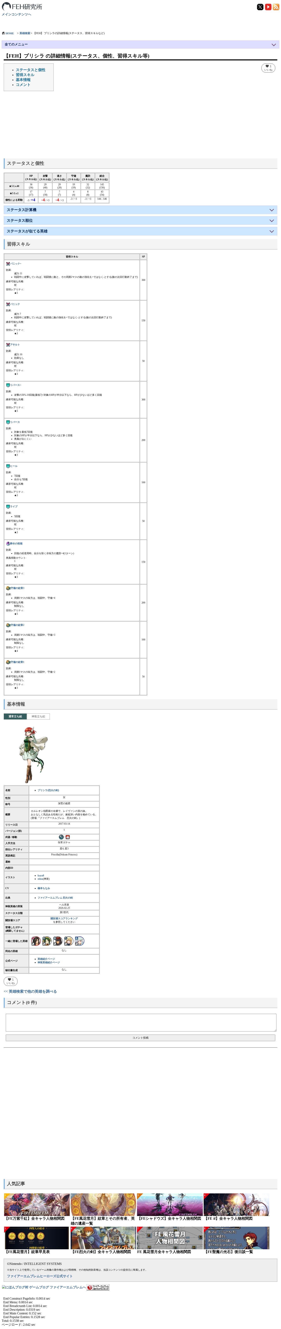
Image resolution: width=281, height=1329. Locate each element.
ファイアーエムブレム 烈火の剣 (55, 897)
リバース (15, 422)
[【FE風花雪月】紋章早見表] (37, 1238)
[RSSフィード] (276, 6)
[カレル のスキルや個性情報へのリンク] (36, 940)
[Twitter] (260, 6)
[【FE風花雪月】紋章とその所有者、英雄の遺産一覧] (103, 1204)
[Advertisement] (140, 126)
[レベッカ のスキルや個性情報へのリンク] (47, 940)
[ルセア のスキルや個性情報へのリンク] (69, 940)
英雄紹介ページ (46, 959)
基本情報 (23, 80)
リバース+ (15, 385)
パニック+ (15, 263)
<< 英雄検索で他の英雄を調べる (30, 991)
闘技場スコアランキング (64, 918)
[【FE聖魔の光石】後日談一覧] (236, 1238)
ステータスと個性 (30, 70)
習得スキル (25, 75)
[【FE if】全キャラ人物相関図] (236, 1204)
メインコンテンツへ (16, 14)
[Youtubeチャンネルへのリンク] (268, 6)
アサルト (15, 344)
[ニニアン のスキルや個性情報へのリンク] (79, 940)
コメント (23, 85)
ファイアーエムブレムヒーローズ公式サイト (40, 1276)
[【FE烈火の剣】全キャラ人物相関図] (103, 1238)
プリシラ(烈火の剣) (48, 790)
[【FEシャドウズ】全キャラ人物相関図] (170, 1204)
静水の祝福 (16, 543)
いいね (268, 67)
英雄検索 (25, 33)
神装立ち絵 (38, 716)
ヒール (13, 466)
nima (40, 878)
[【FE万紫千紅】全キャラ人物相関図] (37, 1204)
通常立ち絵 (15, 716)
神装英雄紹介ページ (49, 962)
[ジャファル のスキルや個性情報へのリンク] (58, 940)
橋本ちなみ (44, 888)
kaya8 (41, 875)
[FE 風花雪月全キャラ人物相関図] (170, 1238)
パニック (15, 304)
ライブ (13, 506)
